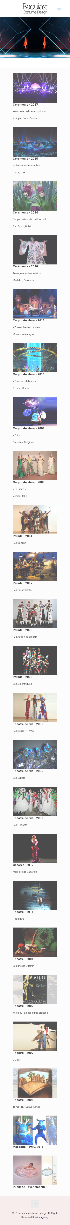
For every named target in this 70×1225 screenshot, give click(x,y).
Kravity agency (40, 1217)
